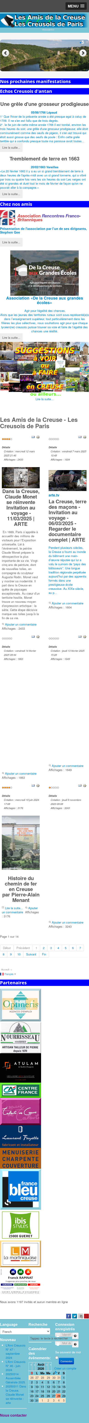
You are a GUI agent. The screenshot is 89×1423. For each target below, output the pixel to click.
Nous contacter (13, 1415)
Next (83, 53)
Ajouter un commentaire (21, 624)
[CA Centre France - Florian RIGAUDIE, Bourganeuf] (20, 1090)
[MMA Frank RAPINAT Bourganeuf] (20, 1281)
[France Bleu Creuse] (20, 1188)
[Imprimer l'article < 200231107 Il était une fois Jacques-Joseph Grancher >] (84, 785)
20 (53, 1391)
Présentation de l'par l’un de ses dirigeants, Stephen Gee (43, 230)
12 (48, 1387)
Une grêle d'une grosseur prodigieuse (44, 103)
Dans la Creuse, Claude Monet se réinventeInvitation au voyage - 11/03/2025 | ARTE (20, 507)
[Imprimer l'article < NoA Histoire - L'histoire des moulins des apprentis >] (84, 636)
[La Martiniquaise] (20, 1253)
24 (37, 1396)
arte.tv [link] (54, 495)
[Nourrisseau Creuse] (20, 1037)
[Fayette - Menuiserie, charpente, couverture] (20, 1146)
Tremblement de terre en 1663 (44, 158)
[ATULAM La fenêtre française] (20, 1067)
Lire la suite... (11, 147)
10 (19, 954)
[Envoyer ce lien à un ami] (33, 437)
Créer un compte (65, 1368)
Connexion (66, 1361)
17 (37, 1391)
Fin (44, 954)
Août (41, 1364)
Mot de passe (73, 1342)
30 (32, 1400)
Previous (5, 53)
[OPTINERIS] (20, 1005)
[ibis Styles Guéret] (20, 1224)
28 (58, 1396)
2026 (41, 1368)
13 (53, 1387)
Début (7, 948)
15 (63, 1387)
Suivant (31, 954)
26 (48, 1396)
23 (32, 1396)
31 (37, 1400)
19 (48, 1391)
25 (42, 1396)
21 (58, 1391)
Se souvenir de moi (68, 1352)
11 (42, 1387)
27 (53, 1396)
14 (58, 1387)
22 (63, 1391)
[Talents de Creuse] (20, 1111)
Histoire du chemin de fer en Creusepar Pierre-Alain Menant (20, 889)
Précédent (23, 948)
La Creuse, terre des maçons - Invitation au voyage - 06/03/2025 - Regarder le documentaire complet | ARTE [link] (67, 520)
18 (42, 1391)
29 (63, 1396)
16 (32, 1391)
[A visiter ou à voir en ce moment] (44, 369)
